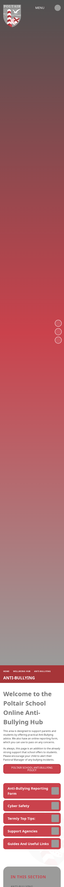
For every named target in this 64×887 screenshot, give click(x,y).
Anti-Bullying (42, 671)
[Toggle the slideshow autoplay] (58, 340)
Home (6, 671)
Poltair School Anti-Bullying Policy (32, 769)
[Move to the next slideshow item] (58, 323)
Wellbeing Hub (21, 671)
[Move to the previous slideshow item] (58, 331)
